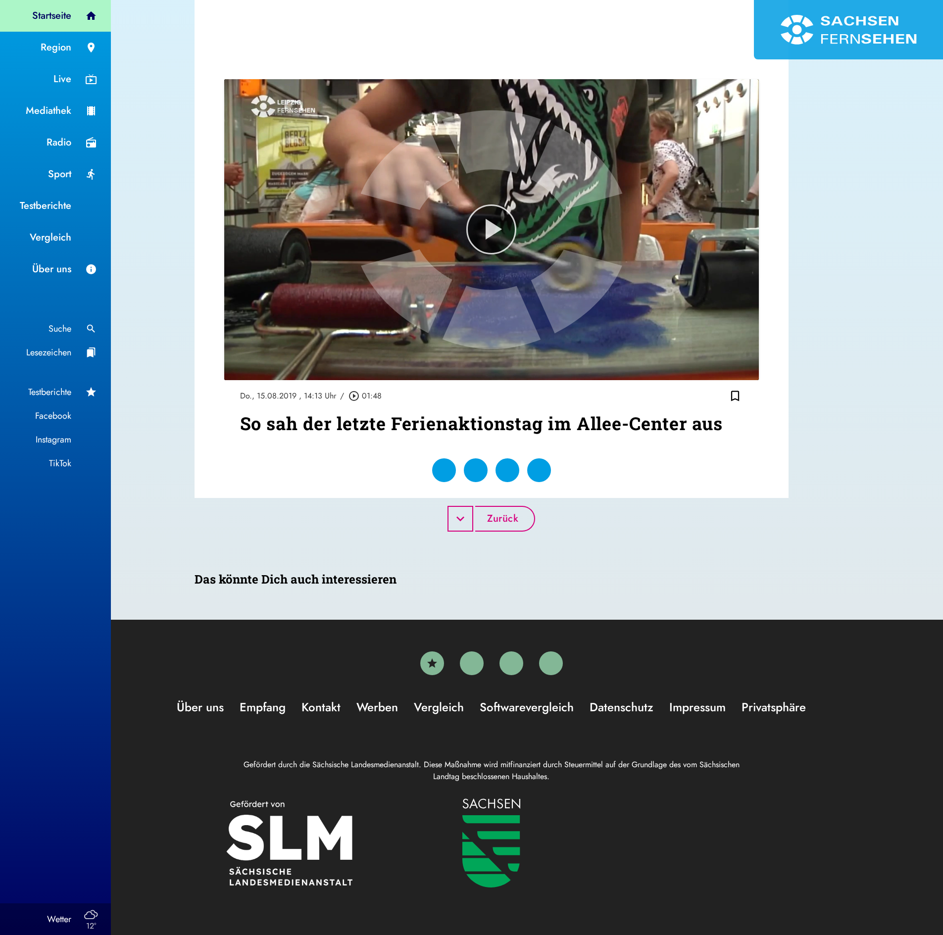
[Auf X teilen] (476, 470)
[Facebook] (472, 663)
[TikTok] (551, 663)
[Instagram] (511, 663)
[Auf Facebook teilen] (444, 470)
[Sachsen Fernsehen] (848, 29)
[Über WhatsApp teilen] (507, 470)
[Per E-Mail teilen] (539, 470)
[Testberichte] (432, 663)
